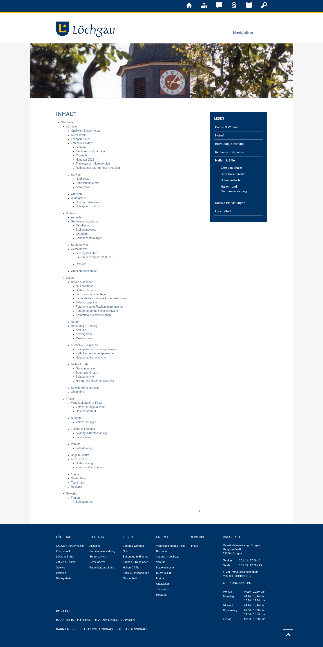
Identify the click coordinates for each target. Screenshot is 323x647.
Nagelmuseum (80, 455)
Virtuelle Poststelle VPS (237, 575)
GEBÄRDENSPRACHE (135, 629)
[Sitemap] (201, 7)
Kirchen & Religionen (84, 345)
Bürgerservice (80, 244)
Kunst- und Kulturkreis (90, 467)
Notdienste (82, 178)
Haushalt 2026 (85, 159)
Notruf (75, 321)
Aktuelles (77, 217)
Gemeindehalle (85, 368)
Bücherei (76, 417)
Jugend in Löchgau (83, 428)
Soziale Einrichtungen (85, 387)
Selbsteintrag (84, 448)
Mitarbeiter (82, 225)
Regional (76, 486)
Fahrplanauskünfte (87, 183)
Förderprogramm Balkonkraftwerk (97, 310)
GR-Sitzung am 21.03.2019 (98, 257)
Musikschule (84, 338)
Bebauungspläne (86, 302)
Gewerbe (71, 493)
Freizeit (70, 398)
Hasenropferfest (86, 411)
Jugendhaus (83, 437)
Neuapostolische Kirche (91, 357)
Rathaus (71, 213)
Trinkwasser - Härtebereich (93, 163)
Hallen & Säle (79, 364)
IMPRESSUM (65, 620)
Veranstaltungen (86, 422)
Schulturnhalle (85, 376)
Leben (70, 277)
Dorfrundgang (84, 463)
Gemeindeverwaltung (84, 221)
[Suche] (261, 7)
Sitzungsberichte (86, 253)
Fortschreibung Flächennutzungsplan (99, 306)
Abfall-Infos (83, 187)
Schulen (81, 330)
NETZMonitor (84, 286)
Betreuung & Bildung (84, 326)
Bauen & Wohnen (82, 281)
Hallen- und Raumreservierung (95, 380)
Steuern (81, 147)
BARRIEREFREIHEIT (70, 629)
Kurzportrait (78, 134)
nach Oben (287, 633)
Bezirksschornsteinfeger (91, 294)
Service (76, 174)
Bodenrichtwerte (86, 290)
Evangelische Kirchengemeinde (96, 349)
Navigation (243, 32)
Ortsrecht (82, 155)
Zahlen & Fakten (81, 143)
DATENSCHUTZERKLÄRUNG (98, 620)
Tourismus (77, 482)
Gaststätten (78, 478)
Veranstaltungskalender (90, 407)
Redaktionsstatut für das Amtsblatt (98, 167)
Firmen (75, 497)
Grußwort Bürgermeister (86, 130)
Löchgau (71, 126)
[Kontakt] (216, 7)
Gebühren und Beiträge (90, 151)
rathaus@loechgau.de (245, 572)
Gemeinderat (79, 249)
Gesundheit (78, 391)
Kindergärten (84, 334)
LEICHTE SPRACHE (102, 629)
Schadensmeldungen (89, 238)
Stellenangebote (86, 229)
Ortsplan (76, 193)
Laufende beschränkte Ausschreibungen (101, 298)
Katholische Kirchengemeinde (95, 353)
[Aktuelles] (246, 7)
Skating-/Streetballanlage (92, 433)
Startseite (67, 122)
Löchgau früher (80, 139)
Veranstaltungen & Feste (86, 402)
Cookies (128, 620)
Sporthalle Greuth (87, 372)
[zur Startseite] (186, 7)
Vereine (75, 444)
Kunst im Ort (79, 459)
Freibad (75, 474)
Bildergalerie (79, 198)
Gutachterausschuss (84, 270)
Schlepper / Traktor (88, 206)
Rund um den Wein (88, 202)
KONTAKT (63, 611)
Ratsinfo (81, 264)
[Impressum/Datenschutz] (231, 7)
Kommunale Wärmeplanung (93, 315)
